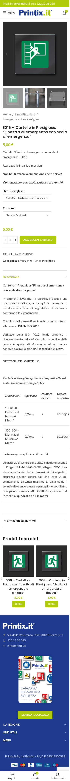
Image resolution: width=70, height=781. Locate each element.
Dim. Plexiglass (13, 191)
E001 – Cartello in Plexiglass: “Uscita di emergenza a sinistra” (18, 586)
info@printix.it (19, 3)
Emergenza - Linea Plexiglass (21, 119)
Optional (9, 208)
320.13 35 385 (45, 3)
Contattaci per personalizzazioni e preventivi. (33, 182)
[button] (6, 54)
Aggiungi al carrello (37, 239)
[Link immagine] (19, 625)
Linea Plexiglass (25, 114)
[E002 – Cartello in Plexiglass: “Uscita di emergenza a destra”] (51, 561)
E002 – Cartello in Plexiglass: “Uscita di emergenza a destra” (51, 586)
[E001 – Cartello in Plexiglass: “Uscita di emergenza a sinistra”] (18, 561)
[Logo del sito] (35, 12)
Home (7, 114)
